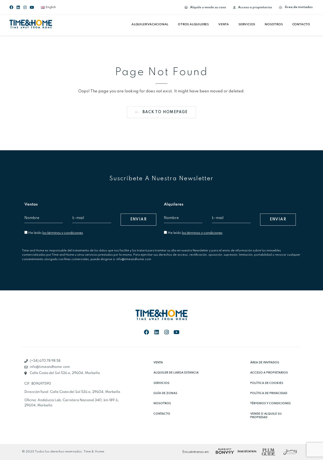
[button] (151, 25)
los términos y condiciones (62, 233)
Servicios (246, 24)
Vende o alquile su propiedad (266, 416)
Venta (223, 24)
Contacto (301, 24)
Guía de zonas (165, 393)
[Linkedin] (18, 7)
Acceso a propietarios (269, 372)
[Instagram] (25, 7)
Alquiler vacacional (149, 24)
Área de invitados (264, 362)
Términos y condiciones (270, 403)
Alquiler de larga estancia (176, 372)
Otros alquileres (193, 24)
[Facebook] (11, 7)
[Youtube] (32, 7)
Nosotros (274, 24)
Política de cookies (266, 383)
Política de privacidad (268, 393)
